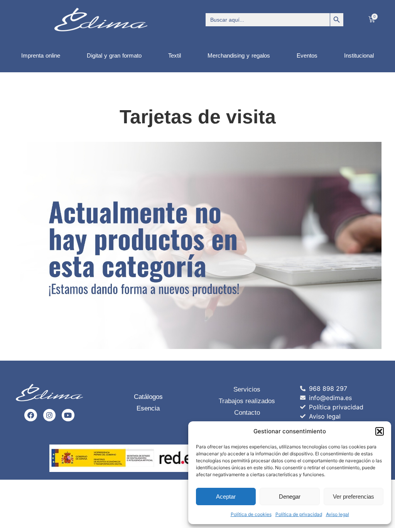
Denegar (289, 496)
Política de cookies (251, 514)
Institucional (359, 55)
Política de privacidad (298, 514)
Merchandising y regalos (239, 55)
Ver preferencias (353, 496)
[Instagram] (49, 415)
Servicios (246, 389)
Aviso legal (337, 514)
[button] (379, 431)
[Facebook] (30, 415)
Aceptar (226, 496)
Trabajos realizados (247, 401)
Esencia (148, 408)
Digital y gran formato (114, 55)
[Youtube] (68, 415)
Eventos (307, 55)
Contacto (247, 412)
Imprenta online (40, 55)
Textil (174, 55)
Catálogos (148, 396)
